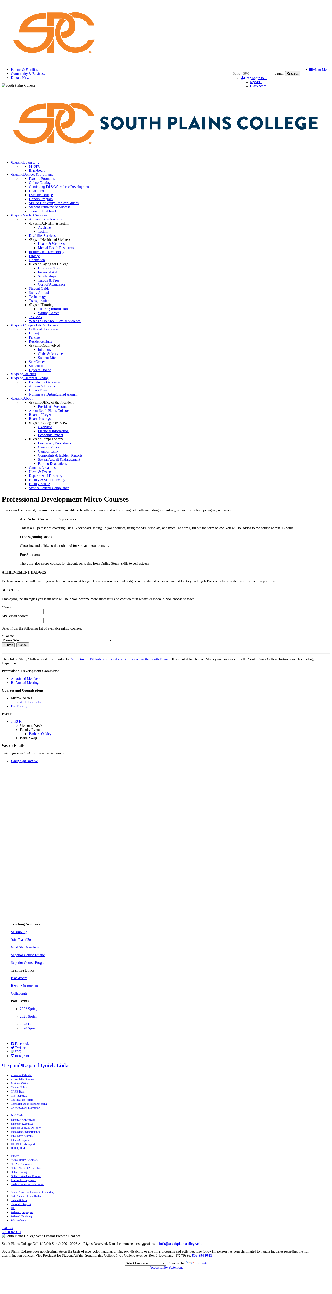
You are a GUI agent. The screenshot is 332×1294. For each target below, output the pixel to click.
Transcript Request (21, 1204)
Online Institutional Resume (26, 1176)
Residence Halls (40, 341)
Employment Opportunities (25, 1131)
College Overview (49, 423)
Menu (321, 69)
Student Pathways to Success (49, 207)
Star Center (37, 362)
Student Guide (39, 288)
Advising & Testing (49, 223)
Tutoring (42, 305)
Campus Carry (48, 451)
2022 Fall (17, 721)
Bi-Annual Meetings (25, 683)
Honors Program (41, 199)
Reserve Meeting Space (23, 1180)
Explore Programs (42, 178)
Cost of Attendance (51, 284)
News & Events (40, 472)
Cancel (22, 645)
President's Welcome (52, 406)
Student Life (47, 358)
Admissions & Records (45, 219)
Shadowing (19, 932)
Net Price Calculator (21, 1164)
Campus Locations (42, 467)
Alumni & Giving (30, 378)
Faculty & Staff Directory (47, 480)
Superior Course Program (29, 963)
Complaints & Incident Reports (60, 455)
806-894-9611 (202, 1255)
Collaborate (19, 993)
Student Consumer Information (27, 1184)
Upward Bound (40, 370)
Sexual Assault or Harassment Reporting (32, 1192)
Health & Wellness (51, 244)
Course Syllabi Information (25, 1107)
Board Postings (40, 419)
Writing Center (48, 313)
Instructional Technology (46, 252)
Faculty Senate (39, 484)
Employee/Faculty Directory (26, 1127)
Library (34, 256)
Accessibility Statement (23, 1079)
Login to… (255, 78)
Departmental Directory (46, 476)
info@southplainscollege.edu (181, 1244)
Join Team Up (21, 939)
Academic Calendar (21, 1075)
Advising (44, 227)
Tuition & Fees (48, 280)
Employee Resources (22, 1123)
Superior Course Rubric (28, 955)
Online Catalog (40, 183)
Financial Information (53, 431)
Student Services (29, 215)
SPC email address (15, 616)
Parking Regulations (52, 463)
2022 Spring (28, 1009)
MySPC (256, 82)
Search (279, 73)
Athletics (24, 374)
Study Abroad (39, 292)
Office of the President (51, 402)
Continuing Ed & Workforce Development (59, 187)
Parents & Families (24, 69)
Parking (34, 337)
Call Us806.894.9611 (11, 1230)
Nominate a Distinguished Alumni (53, 394)
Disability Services (42, 235)
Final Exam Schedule (22, 1136)
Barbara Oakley (40, 734)
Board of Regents (41, 415)
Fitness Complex (20, 1140)
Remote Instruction (24, 986)
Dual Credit (37, 191)
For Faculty (19, 706)
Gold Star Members (25, 947)
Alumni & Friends (42, 386)
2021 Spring (28, 1016)
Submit (8, 645)
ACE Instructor (31, 702)
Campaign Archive (24, 761)
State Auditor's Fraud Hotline (26, 1196)
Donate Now (20, 78)
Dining (34, 333)
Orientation (37, 260)
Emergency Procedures (54, 443)
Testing (43, 231)
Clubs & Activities (51, 353)
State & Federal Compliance (49, 488)
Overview (45, 427)
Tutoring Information (53, 309)
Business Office (49, 268)
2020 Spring (29, 1028)
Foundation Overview (44, 382)
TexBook (35, 317)
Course (8, 636)
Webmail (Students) (21, 1216)
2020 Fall (27, 1024)
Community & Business (28, 74)
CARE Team (17, 1091)
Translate (201, 1263)
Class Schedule (19, 1095)
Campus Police (48, 447)
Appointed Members (25, 678)
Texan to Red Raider (43, 211)
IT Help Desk (18, 1148)
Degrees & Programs (32, 174)
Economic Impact (50, 435)
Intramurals (46, 349)
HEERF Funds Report (23, 1144)
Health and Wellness (50, 240)
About (22, 398)
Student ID (36, 366)
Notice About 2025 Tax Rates (26, 1168)
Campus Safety (46, 439)
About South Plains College (49, 410)
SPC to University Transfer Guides (54, 203)
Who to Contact (19, 1220)
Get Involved (45, 345)
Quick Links (36, 1065)
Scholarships (47, 276)
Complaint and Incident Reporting (29, 1103)
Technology (37, 297)
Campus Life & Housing (35, 325)
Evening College (41, 195)
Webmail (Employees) (22, 1212)
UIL (13, 1208)
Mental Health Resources (56, 248)
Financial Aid (47, 272)
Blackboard (258, 86)
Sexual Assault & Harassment (59, 459)
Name (7, 607)
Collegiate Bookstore (44, 329)
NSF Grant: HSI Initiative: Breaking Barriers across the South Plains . (121, 659)
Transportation (39, 301)
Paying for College (49, 264)
